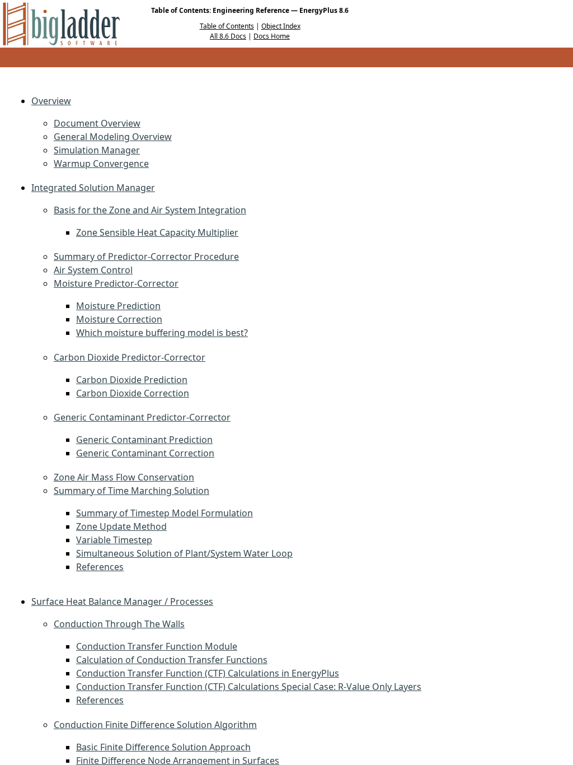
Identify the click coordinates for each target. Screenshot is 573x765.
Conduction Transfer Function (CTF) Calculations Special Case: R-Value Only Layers (248, 686)
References (100, 567)
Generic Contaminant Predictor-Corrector (142, 417)
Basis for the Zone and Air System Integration (150, 210)
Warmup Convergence (101, 163)
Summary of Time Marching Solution (131, 490)
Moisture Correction (119, 319)
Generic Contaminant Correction (145, 453)
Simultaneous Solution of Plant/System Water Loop (184, 553)
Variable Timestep (114, 540)
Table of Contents (227, 26)
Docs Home (271, 36)
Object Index (280, 26)
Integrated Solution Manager (93, 187)
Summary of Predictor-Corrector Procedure (146, 256)
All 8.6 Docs (228, 36)
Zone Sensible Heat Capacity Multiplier (157, 232)
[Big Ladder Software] (61, 24)
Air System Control (93, 270)
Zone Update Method (121, 526)
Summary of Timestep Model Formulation (164, 513)
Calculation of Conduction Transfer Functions (171, 660)
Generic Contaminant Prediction (144, 439)
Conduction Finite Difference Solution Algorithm (155, 725)
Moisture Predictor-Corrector (116, 283)
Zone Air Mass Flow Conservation (124, 477)
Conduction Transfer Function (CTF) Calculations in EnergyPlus (207, 673)
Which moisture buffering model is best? (162, 332)
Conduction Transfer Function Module (156, 646)
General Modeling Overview (113, 136)
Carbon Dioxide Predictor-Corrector (129, 357)
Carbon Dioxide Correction (132, 393)
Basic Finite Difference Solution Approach (163, 747)
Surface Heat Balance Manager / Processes (122, 601)
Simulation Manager (97, 150)
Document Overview (97, 123)
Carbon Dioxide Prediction (131, 380)
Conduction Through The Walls (119, 624)
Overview (51, 101)
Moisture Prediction (118, 306)
